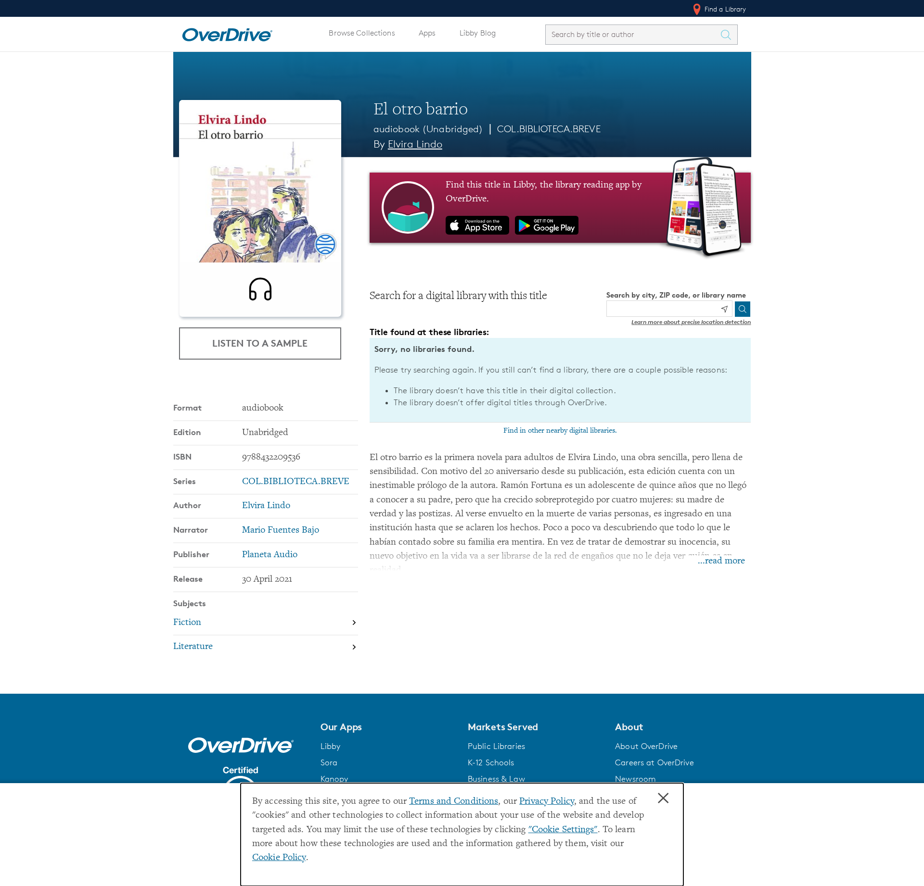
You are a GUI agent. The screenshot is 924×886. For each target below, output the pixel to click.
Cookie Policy (279, 857)
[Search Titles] (728, 34)
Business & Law (496, 779)
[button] (388, 727)
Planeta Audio (269, 555)
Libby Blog (478, 32)
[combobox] (633, 34)
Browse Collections (362, 32)
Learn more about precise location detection (691, 321)
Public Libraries (496, 746)
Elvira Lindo (415, 144)
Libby (331, 746)
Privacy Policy (546, 801)
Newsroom (635, 779)
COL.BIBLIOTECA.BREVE (548, 129)
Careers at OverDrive (654, 762)
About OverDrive (646, 746)
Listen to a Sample (260, 343)
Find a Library (724, 9)
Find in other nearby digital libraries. (560, 431)
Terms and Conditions (453, 801)
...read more (721, 561)
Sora (329, 762)
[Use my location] (724, 309)
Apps (427, 32)
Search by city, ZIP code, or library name (676, 294)
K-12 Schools (491, 762)
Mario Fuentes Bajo (280, 530)
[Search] (742, 309)
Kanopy (334, 779)
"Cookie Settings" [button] (563, 830)
